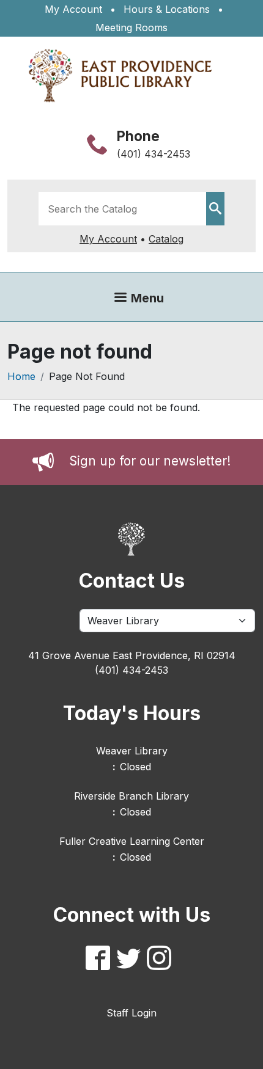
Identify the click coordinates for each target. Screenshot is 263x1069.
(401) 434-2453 (153, 154)
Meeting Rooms (131, 27)
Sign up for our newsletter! (150, 461)
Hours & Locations (167, 9)
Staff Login (131, 1013)
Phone (138, 136)
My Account (73, 9)
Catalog (166, 239)
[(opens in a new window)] (101, 960)
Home (21, 376)
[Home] (126, 75)
